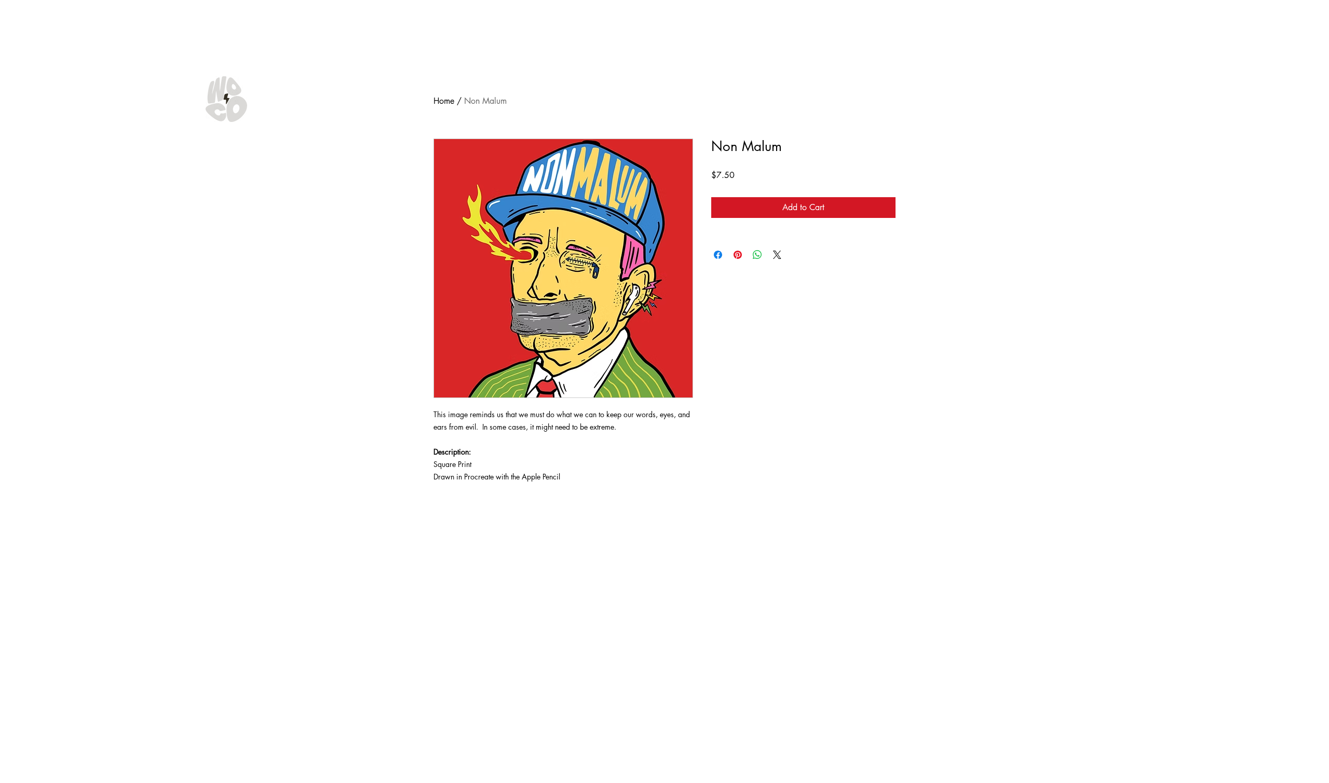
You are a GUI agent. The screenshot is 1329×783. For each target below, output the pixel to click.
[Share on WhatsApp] (757, 255)
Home (443, 100)
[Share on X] (777, 255)
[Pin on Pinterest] (737, 255)
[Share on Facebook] (718, 255)
